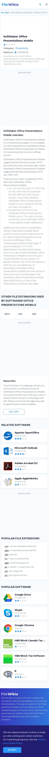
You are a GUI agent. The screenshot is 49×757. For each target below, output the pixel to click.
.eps (6, 550)
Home (6, 13)
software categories (21, 13)
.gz (5, 575)
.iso (6, 571)
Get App (14, 412)
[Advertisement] (24, 98)
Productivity (21, 48)
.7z (5, 559)
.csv (6, 546)
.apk (6, 563)
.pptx (7, 314)
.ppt (34, 314)
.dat (6, 554)
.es (5, 567)
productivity (40, 13)
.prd (20, 314)
